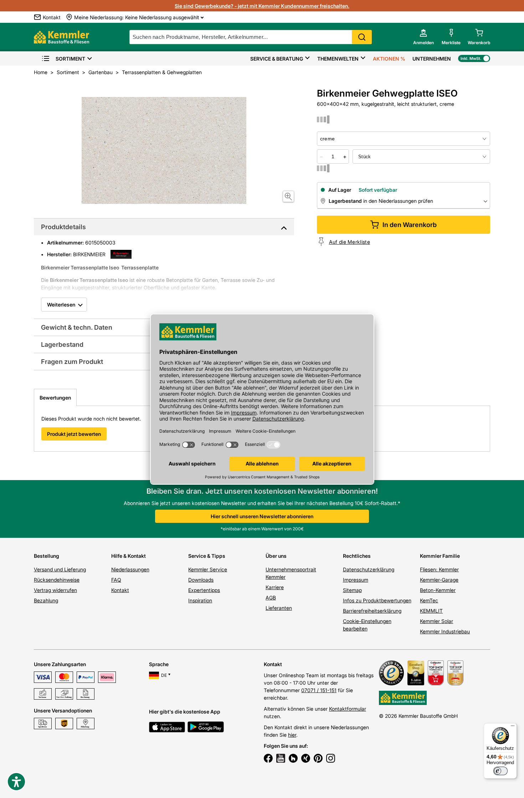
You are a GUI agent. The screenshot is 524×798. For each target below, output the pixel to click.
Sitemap (352, 590)
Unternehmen (431, 59)
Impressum (355, 580)
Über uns (276, 556)
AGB (271, 597)
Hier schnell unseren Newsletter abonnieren (262, 516)
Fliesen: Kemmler (439, 569)
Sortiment (70, 59)
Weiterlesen (61, 305)
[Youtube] (280, 759)
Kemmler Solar (436, 621)
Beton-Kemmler (438, 590)
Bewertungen (55, 398)
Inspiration (200, 600)
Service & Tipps (206, 556)
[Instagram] (330, 759)
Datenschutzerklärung (368, 569)
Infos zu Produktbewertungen (377, 600)
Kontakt (120, 590)
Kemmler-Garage (439, 580)
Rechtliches (357, 556)
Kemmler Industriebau (445, 631)
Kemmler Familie (440, 556)
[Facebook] (268, 759)
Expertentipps (204, 590)
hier (292, 735)
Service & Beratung (276, 59)
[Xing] (305, 759)
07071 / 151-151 (319, 690)
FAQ (116, 580)
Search (362, 37)
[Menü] (512, 727)
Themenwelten (338, 59)
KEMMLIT (431, 611)
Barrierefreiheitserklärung (372, 611)
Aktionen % (389, 59)
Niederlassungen (130, 569)
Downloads (201, 580)
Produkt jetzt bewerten (74, 434)
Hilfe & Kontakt (128, 556)
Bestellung (46, 556)
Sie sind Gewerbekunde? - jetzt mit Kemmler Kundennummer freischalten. (262, 6)
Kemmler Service (207, 569)
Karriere (275, 587)
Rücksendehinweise (56, 580)
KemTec (429, 600)
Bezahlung (46, 600)
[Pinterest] (318, 759)
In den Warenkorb (409, 224)
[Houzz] (293, 759)
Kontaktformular (347, 709)
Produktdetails (63, 227)
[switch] (500, 771)
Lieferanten (279, 608)
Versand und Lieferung (60, 569)
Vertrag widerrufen (55, 590)
